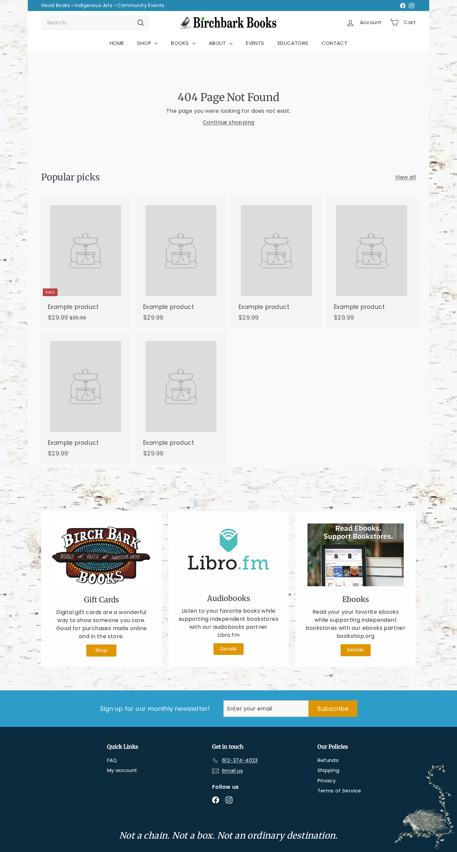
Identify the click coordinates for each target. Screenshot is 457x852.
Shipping (328, 770)
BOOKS (180, 43)
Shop (101, 650)
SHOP (145, 43)
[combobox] (94, 23)
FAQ (112, 760)
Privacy (326, 780)
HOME (117, 43)
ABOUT (218, 43)
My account (122, 770)
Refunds (328, 760)
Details (228, 649)
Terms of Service (339, 790)
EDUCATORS (293, 43)
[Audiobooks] (228, 554)
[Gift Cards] (101, 555)
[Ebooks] (355, 554)
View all (405, 177)
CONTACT (334, 43)
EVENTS (255, 43)
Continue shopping (229, 122)
